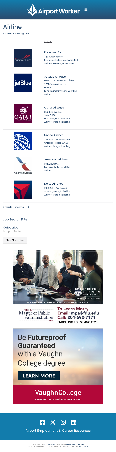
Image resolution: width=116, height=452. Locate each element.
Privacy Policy (83, 446)
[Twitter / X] (53, 422)
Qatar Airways (54, 107)
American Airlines (56, 159)
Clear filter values (15, 240)
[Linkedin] (74, 422)
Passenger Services (63, 63)
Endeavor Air (52, 52)
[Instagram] (63, 422)
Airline (47, 63)
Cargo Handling (61, 121)
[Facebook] (42, 422)
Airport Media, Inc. (50, 444)
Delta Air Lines (53, 183)
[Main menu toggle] (86, 9)
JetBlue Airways (55, 76)
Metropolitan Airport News (75, 444)
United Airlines (53, 135)
